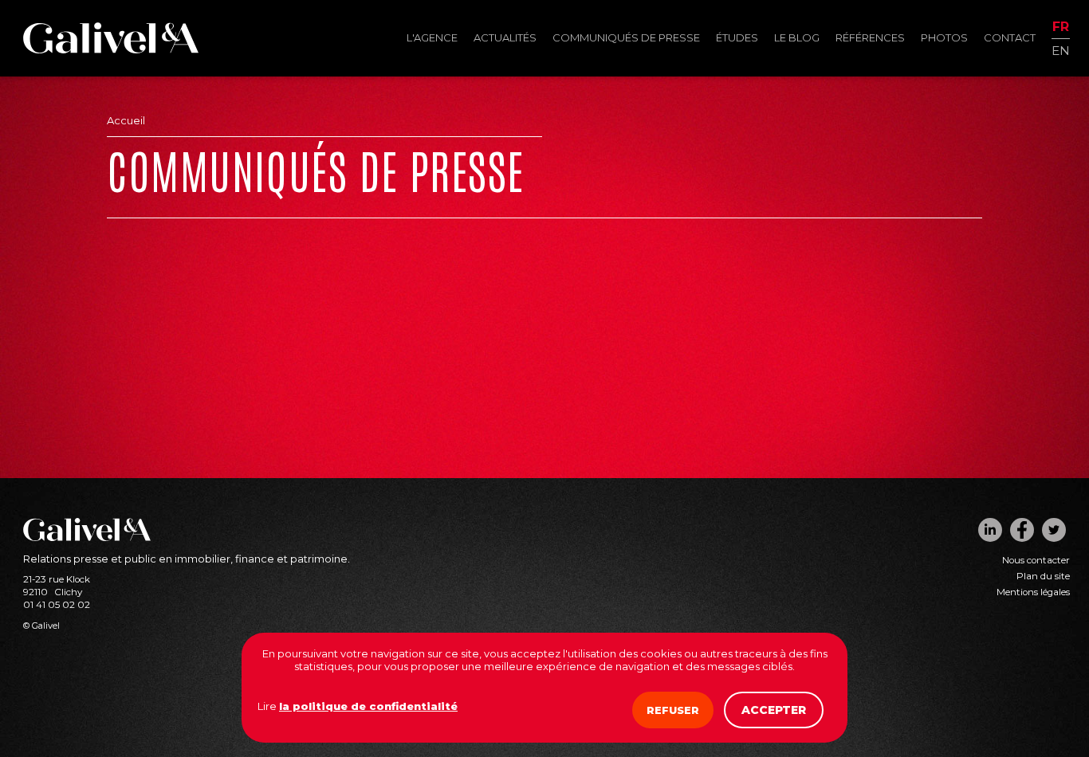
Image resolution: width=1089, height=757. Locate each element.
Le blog (797, 37)
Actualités (505, 37)
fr (1060, 27)
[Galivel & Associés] (111, 49)
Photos (944, 37)
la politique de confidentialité (368, 706)
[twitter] (1054, 530)
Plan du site (1043, 576)
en (1061, 50)
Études (737, 37)
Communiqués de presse (626, 37)
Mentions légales (1033, 592)
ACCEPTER (773, 710)
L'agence (432, 37)
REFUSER (673, 710)
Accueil (126, 120)
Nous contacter (1036, 560)
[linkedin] (990, 530)
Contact (1010, 37)
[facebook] (1022, 530)
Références (870, 37)
